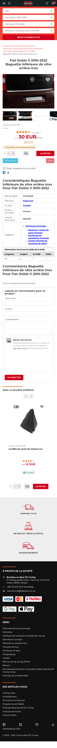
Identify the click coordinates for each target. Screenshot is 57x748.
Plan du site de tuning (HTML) (16, 662)
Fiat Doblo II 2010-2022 (12, 48)
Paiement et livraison (12, 639)
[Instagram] (36, 724)
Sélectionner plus (28, 37)
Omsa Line (28, 201)
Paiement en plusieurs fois (15, 643)
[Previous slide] (25, 396)
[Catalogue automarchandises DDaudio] (28, 3)
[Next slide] (31, 396)
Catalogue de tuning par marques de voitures (24, 636)
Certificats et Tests (11, 650)
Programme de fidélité (13, 704)
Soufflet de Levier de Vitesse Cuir (26, 449)
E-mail (9, 309)
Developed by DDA (11, 729)
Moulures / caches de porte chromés (18, 51)
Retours (6, 665)
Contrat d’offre (9, 715)
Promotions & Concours (14, 700)
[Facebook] (4, 724)
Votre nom (11, 298)
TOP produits (10, 160)
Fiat (32, 46)
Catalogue (25, 46)
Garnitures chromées (33, 48)
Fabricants (7, 632)
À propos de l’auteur (12, 711)
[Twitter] (20, 724)
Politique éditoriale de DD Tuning (18, 708)
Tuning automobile (11, 46)
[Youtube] (53, 724)
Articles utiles (9, 693)
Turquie (26, 205)
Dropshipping (9, 654)
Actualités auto (10, 696)
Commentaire (12, 319)
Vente (50, 160)
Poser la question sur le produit (21, 168)
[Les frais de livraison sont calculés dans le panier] (26, 153)
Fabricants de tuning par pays (16, 628)
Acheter (45, 153)
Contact (6, 658)
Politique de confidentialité (15, 675)
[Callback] (47, 3)
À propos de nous (11, 647)
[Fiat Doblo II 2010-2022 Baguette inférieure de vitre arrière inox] (4, 173)
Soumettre (14, 377)
